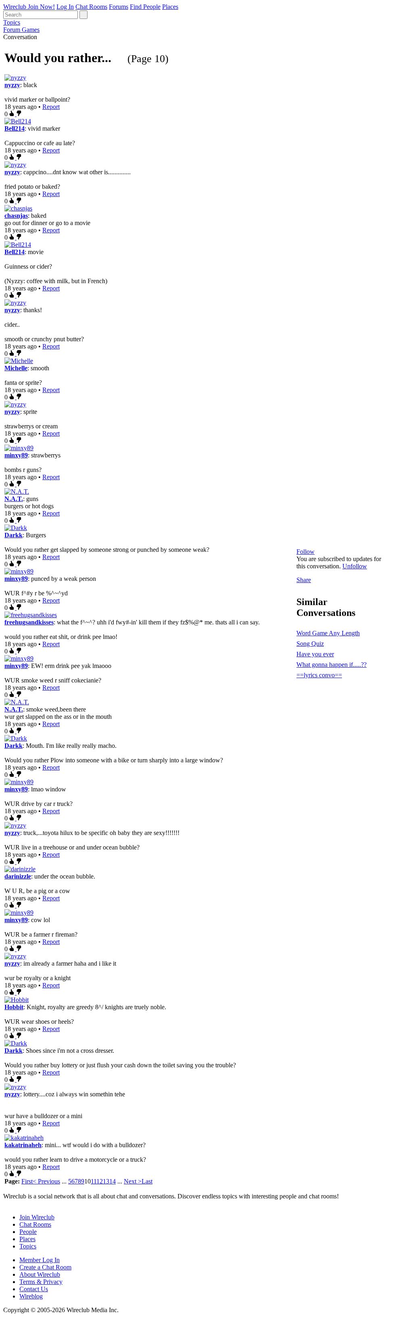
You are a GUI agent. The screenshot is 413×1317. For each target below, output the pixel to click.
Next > (133, 1181)
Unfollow (354, 566)
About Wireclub (39, 1274)
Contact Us (33, 1289)
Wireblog (31, 1296)
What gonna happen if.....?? (331, 664)
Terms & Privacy (41, 1281)
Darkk (13, 535)
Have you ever (315, 654)
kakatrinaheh (23, 1145)
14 (112, 1181)
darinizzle (17, 876)
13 (106, 1181)
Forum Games (21, 29)
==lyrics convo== (319, 675)
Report (51, 106)
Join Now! (41, 6)
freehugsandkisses (29, 622)
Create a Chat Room (45, 1267)
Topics (11, 22)
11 (93, 1181)
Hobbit (13, 1007)
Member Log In (39, 1259)
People (28, 1231)
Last (147, 1181)
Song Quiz (310, 643)
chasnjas (16, 215)
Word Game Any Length (328, 633)
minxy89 (16, 455)
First (27, 1181)
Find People (145, 6)
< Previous (46, 1181)
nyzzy (12, 84)
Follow (305, 551)
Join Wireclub (36, 1217)
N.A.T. (13, 498)
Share (303, 579)
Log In (65, 6)
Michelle (15, 368)
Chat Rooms (91, 6)
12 (99, 1181)
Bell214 (14, 128)
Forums (118, 6)
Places (170, 6)
